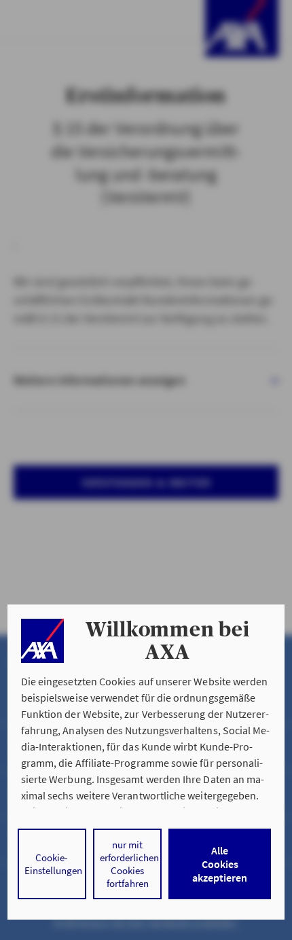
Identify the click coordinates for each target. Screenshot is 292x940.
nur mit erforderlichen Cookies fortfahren (129, 864)
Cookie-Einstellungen (53, 864)
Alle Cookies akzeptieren (219, 864)
